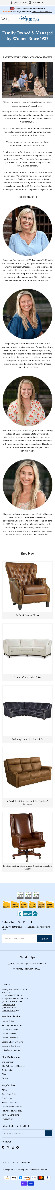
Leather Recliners (9, 1033)
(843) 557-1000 (8, 1004)
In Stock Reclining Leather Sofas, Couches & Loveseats (27, 802)
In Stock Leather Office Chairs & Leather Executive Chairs (27, 867)
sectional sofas (35, 132)
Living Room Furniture (11, 1050)
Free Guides (7, 1098)
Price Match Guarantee (11, 1106)
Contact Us (13, 1162)
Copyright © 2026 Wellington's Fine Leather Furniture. (24, 1169)
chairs (45, 132)
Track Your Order (9, 1094)
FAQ (4, 1162)
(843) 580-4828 (8, 1010)
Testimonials (7, 1070)
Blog (4, 1074)
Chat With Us (37, 3)
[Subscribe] (48, 1133)
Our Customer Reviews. (42, 11)
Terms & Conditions (10, 1115)
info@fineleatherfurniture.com (15, 998)
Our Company (8, 1062)
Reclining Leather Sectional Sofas (27, 739)
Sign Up (44, 938)
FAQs (4, 1090)
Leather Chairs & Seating (12, 1042)
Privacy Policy (7, 1119)
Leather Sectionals (10, 1029)
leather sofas (21, 132)
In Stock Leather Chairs (27, 615)
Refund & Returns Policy (12, 1111)
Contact (5, 1078)
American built (16, 145)
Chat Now (31, 963)
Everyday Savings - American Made (29, 8)
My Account (26, 1162)
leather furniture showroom (39, 128)
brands (42, 145)
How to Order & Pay (10, 1102)
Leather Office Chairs (11, 1046)
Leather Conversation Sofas (27, 677)
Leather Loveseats (10, 1038)
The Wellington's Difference (13, 1066)
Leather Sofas (8, 1021)
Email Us (44, 963)
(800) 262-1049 (20, 3)
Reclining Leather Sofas (12, 1025)
